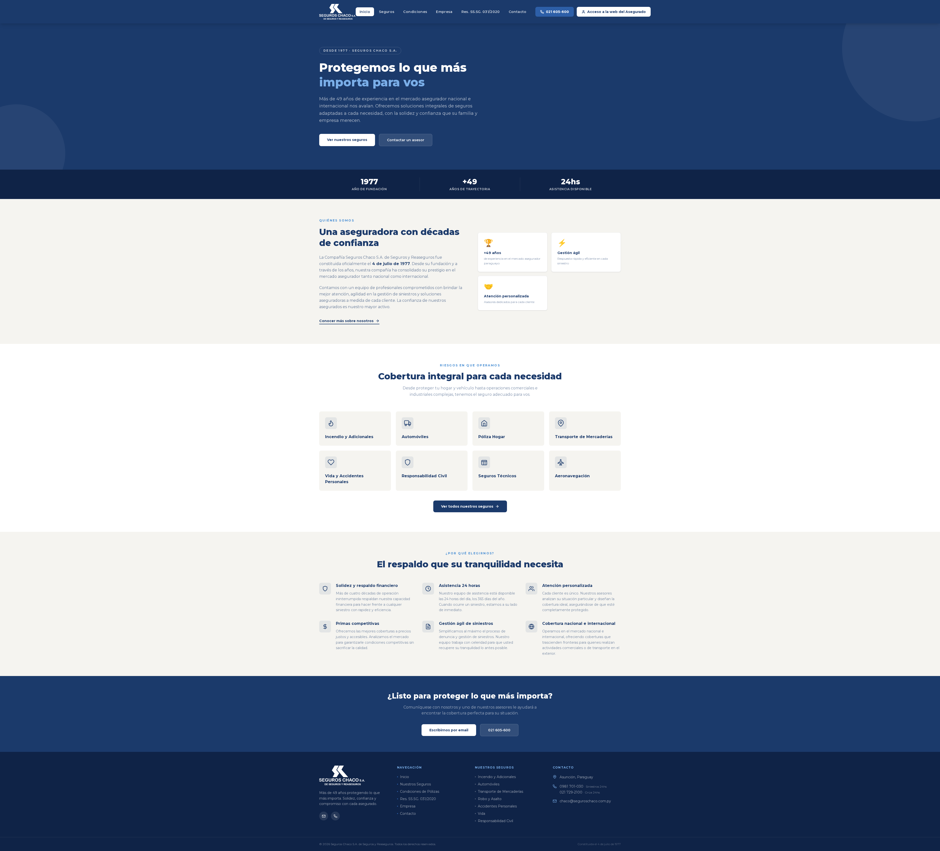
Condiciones (415, 12)
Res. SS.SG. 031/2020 (480, 12)
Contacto (518, 12)
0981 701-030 (583, 786)
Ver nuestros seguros (347, 140)
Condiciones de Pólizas (419, 791)
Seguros (386, 12)
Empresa (444, 12)
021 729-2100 (580, 792)
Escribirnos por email (448, 730)
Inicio (365, 12)
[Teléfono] (335, 816)
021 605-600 (557, 12)
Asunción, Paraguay (576, 777)
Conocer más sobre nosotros (346, 321)
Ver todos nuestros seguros (467, 506)
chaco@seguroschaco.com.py (585, 801)
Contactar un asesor (405, 140)
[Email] (323, 816)
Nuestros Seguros (415, 784)
